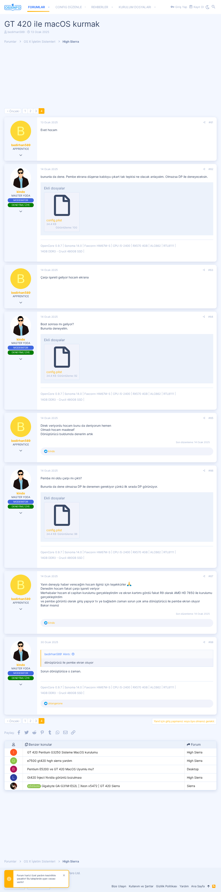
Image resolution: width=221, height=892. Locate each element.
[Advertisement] (110, 78)
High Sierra (194, 752)
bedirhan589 (16, 32)
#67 (210, 576)
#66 (210, 470)
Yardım (184, 886)
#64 (210, 316)
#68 (210, 642)
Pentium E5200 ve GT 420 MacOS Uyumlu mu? (60, 769)
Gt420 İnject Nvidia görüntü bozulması (54, 777)
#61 (211, 122)
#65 (210, 418)
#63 (210, 270)
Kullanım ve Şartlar (141, 886)
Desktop (193, 769)
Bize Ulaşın (119, 886)
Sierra (191, 786)
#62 (210, 169)
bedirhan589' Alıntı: (57, 654)
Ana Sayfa (198, 886)
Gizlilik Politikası (166, 886)
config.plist (54, 220)
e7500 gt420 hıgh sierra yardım (49, 760)
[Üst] (208, 886)
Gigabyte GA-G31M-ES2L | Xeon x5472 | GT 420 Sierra (74, 786)
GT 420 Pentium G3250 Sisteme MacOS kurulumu (62, 752)
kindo (21, 192)
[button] (49, 7)
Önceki (14, 111)
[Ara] (213, 7)
